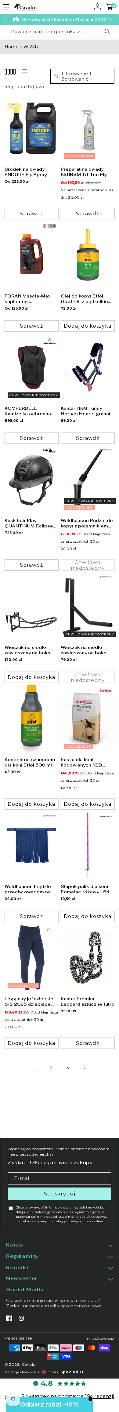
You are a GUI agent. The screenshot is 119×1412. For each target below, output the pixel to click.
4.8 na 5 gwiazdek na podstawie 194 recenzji (59, 1396)
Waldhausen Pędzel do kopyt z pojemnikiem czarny (87, 522)
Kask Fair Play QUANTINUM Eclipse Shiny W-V (29, 522)
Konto (14, 1245)
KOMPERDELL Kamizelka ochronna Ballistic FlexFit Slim (28, 410)
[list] (24, 72)
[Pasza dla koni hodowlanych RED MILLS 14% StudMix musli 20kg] (88, 718)
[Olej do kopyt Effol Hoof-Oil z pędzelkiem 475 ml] (88, 255)
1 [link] (35, 1067)
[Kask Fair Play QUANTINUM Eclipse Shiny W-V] (32, 479)
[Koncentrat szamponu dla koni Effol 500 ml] (32, 718)
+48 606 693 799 (18, 1339)
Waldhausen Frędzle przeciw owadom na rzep (28, 888)
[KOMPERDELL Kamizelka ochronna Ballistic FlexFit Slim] (32, 367)
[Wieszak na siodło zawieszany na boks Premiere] (32, 606)
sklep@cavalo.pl (101, 1339)
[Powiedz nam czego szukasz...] (107, 31)
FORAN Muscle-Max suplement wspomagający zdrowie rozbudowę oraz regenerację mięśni (27, 298)
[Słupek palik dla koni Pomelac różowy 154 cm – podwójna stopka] (88, 845)
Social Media (25, 1290)
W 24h (30, 47)
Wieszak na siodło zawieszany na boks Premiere (27, 649)
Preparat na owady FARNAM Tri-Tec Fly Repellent (83, 171)
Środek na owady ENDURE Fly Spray (26, 171)
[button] (6, 7)
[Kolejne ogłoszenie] (107, 19)
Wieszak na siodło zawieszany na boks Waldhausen (83, 649)
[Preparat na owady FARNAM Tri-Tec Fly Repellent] (88, 128)
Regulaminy (22, 1256)
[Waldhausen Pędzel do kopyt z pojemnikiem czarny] (88, 479)
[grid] (10, 72)
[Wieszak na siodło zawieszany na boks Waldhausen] (88, 606)
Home (12, 47)
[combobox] (59, 31)
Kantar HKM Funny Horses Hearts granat (85, 410)
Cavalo (28, 1364)
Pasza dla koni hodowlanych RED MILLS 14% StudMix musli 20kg (84, 761)
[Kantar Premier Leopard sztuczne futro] (88, 957)
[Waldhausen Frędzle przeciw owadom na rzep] (32, 845)
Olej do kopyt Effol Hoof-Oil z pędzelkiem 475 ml (86, 298)
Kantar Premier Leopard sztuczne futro (87, 1001)
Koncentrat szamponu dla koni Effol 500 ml (30, 761)
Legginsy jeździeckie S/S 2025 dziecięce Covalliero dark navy (29, 1001)
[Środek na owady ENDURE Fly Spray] (32, 128)
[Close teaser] (90, 1399)
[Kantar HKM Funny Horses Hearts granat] (88, 367)
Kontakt (17, 1267)
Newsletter (21, 1279)
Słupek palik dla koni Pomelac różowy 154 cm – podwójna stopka (87, 888)
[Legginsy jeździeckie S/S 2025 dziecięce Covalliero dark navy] (32, 957)
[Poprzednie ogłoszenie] (5, 19)
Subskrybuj (59, 1193)
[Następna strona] (84, 1067)
